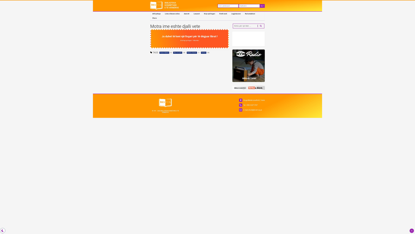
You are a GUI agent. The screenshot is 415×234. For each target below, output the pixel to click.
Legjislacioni (236, 14)
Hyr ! (262, 6)
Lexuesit (197, 14)
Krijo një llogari (209, 14)
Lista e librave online (172, 14)
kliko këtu (196, 40)
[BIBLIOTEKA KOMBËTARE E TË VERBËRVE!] (164, 8)
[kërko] (260, 26)
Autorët (186, 14)
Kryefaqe (157, 14)
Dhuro (154, 18)
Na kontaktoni (250, 14)
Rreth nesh (223, 14)
